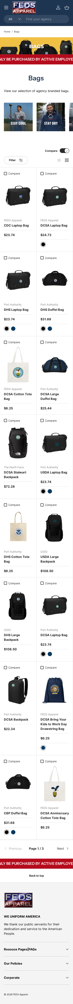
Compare (51, 150)
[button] (66, 7)
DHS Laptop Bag (16, 310)
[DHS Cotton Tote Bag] (18, 527)
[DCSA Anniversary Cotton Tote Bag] (54, 784)
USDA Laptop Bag (53, 472)
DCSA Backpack (16, 719)
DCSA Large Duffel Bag (49, 396)
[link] (15, 848)
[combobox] (36, 19)
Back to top (36, 875)
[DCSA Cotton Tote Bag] (18, 365)
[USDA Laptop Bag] (54, 443)
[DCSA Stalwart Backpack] (18, 443)
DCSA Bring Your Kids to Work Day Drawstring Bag (53, 724)
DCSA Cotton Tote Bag (18, 396)
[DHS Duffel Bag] (54, 280)
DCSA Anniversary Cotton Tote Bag (54, 815)
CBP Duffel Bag (15, 813)
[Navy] (13, 328)
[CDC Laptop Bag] (18, 196)
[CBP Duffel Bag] (18, 784)
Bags (16, 31)
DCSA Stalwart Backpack (15, 474)
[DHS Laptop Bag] (18, 280)
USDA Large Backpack (49, 559)
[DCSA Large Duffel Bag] (54, 365)
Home (7, 31)
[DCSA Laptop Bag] (54, 196)
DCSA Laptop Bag (53, 225)
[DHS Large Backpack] (18, 606)
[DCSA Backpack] (18, 690)
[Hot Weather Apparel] (18, 117)
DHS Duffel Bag (52, 310)
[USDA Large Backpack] (54, 527)
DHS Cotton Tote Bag (17, 559)
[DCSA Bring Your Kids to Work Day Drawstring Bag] (54, 690)
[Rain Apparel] (51, 117)
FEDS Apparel (20, 994)
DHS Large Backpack (12, 637)
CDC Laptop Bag (16, 225)
